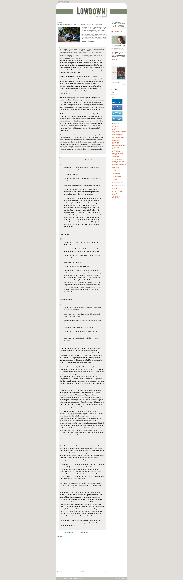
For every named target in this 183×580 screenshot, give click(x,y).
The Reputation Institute (117, 159)
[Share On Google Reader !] (82, 531)
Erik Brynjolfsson (116, 140)
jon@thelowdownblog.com (117, 63)
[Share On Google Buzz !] (71, 531)
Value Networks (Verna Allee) (118, 145)
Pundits (62, 76)
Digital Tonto (115, 125)
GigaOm (114, 129)
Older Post (105, 571)
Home (82, 571)
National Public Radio (117, 151)
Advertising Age (115, 123)
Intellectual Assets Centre (118, 137)
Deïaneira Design (122, 578)
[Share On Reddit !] (68, 531)
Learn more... (114, 59)
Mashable (114, 158)
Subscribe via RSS (117, 31)
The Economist (115, 147)
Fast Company (115, 142)
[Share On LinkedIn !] (69, 531)
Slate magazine (115, 156)
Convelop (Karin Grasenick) (118, 181)
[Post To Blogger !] (81, 531)
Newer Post (59, 571)
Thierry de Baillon (116, 143)
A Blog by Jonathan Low (94, 16)
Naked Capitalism (116, 197)
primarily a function (86, 65)
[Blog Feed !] (86, 531)
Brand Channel (115, 167)
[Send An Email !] (85, 531)
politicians (71, 76)
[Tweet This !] (65, 531)
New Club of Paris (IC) (117, 139)
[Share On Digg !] (76, 531)
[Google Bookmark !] (84, 531)
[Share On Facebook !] (67, 531)
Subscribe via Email (117, 33)
